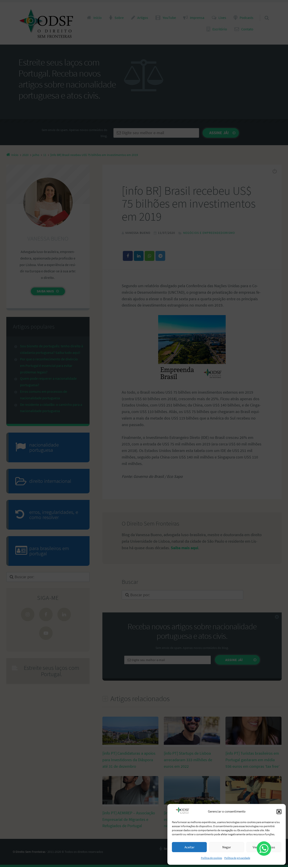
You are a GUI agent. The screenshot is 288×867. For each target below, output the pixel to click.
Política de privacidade (237, 858)
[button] (279, 811)
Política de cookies (211, 858)
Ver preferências (264, 847)
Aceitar (189, 847)
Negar (226, 847)
